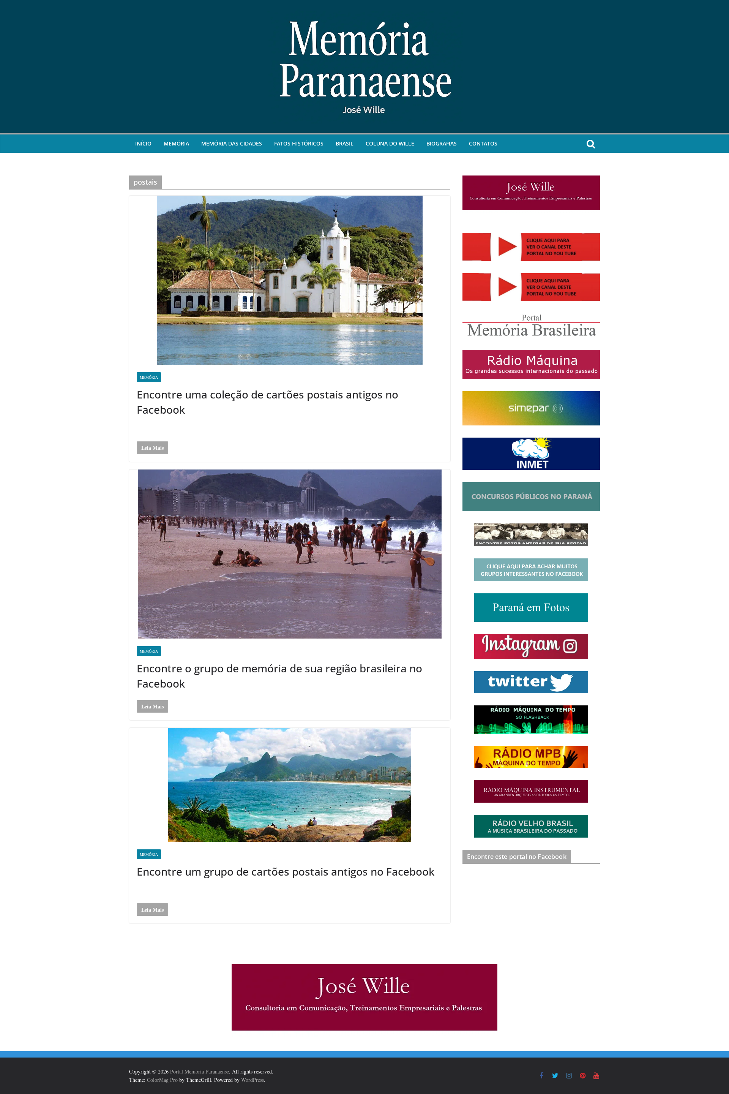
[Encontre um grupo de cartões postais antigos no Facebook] (289, 785)
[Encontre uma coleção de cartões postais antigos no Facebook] (289, 280)
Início (143, 143)
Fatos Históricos (298, 143)
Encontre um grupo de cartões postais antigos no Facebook (285, 871)
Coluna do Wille (390, 143)
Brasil (344, 143)
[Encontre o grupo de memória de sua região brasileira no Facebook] (289, 554)
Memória (176, 143)
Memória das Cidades (231, 143)
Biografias (441, 143)
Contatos (483, 143)
